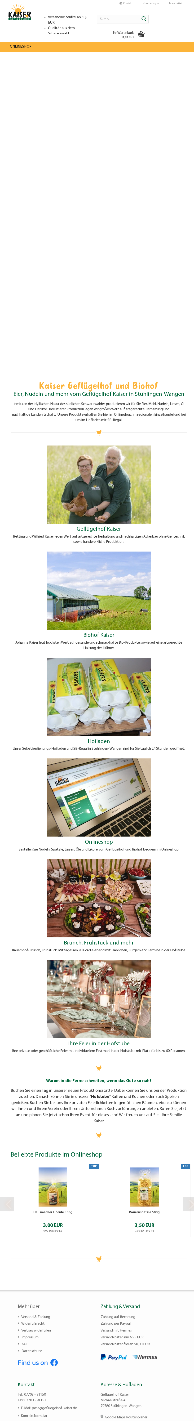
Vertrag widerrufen (36, 1330)
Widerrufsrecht (33, 1324)
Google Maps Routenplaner (126, 1417)
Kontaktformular (34, 1416)
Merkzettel (175, 3)
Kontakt (127, 3)
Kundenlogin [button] (150, 3)
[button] (7, 1204)
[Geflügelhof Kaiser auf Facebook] (38, 1362)
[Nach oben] (181, 1414)
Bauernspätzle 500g (144, 1212)
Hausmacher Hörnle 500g (52, 1212)
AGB (24, 1344)
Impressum (30, 1337)
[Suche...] (144, 19)
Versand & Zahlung (35, 1317)
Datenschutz (31, 1351)
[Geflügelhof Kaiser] (19, 16)
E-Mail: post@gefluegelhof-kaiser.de (49, 1408)
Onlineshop (21, 47)
